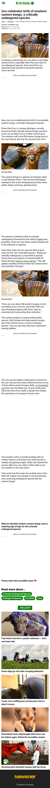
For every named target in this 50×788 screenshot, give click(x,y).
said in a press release (26, 261)
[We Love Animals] (25, 3)
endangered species (12, 598)
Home (3, 21)
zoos (39, 598)
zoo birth (29, 598)
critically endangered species (17, 594)
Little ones (10, 21)
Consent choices (25, 784)
